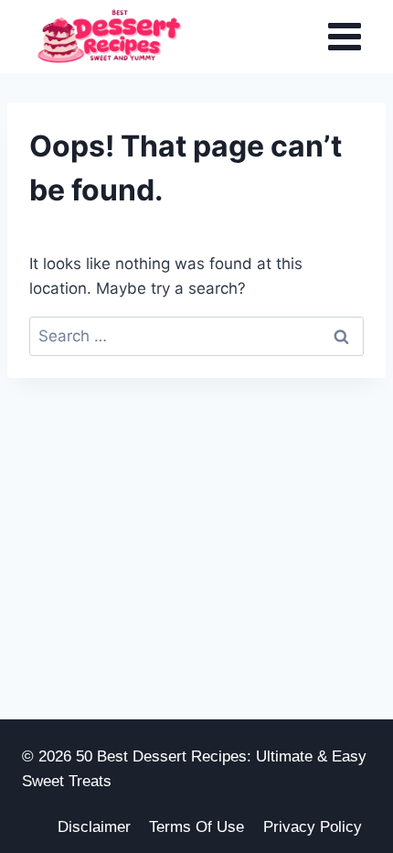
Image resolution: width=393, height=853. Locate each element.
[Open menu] (344, 36)
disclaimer (94, 827)
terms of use (196, 827)
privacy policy (312, 827)
